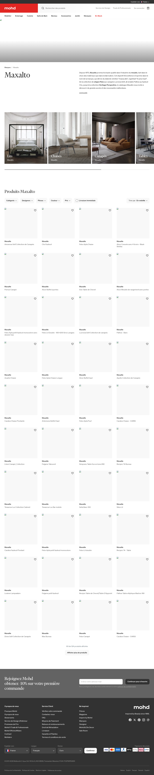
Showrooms (9, 718)
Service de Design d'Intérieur (16, 721)
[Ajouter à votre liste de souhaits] (35, 210)
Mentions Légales (41, 770)
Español (147, 770)
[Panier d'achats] (148, 8)
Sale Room (83, 731)
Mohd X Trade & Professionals (16, 727)
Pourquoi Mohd (11, 711)
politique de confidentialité (126, 687)
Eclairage (19, 16)
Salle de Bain (42, 16)
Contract (8, 734)
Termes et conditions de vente (54, 737)
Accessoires (66, 16)
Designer (83, 724)
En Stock (98, 16)
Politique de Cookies (28, 770)
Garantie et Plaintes (49, 734)
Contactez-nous (48, 714)
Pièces (82, 711)
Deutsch (140, 770)
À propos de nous (12, 714)
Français (134, 770)
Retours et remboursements (53, 724)
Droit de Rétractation (50, 727)
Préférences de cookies (54, 770)
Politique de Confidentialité (13, 770)
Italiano (122, 770)
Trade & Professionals (122, 8)
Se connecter (139, 8)
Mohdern (8, 737)
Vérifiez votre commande (52, 711)
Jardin (77, 16)
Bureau (54, 16)
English (128, 770)
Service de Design (103, 8)
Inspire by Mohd (85, 718)
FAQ (43, 718)
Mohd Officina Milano (13, 731)
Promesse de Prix (12, 724)
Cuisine (30, 16)
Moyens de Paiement (50, 721)
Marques (87, 16)
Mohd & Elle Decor (86, 727)
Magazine (83, 714)
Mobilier (8, 16)
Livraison (45, 731)
